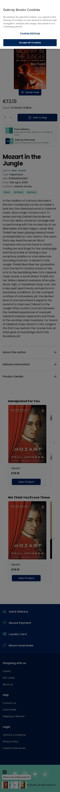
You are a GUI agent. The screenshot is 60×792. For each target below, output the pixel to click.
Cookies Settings (30, 33)
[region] (30, 24)
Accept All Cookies (30, 42)
